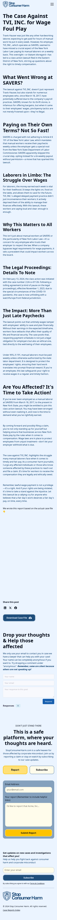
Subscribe (28, 877)
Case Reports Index (11, 910)
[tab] (15, 770)
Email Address (12, 784)
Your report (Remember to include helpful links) (26, 798)
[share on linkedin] (5, 608)
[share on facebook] (16, 608)
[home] (16, 4)
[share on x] (10, 608)
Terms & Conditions (37, 883)
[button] (51, 4)
